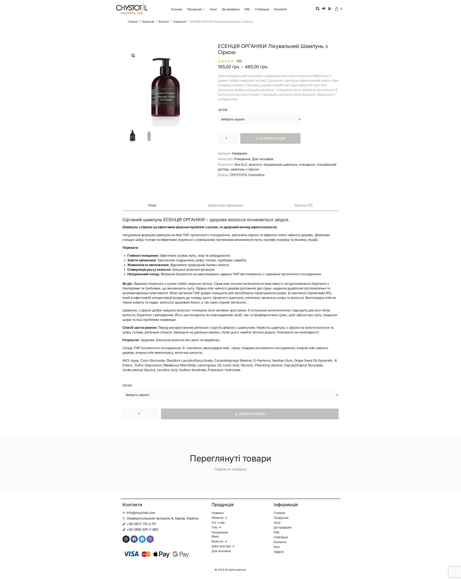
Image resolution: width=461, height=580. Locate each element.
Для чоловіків (262, 159)
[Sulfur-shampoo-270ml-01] (165, 88)
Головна (133, 21)
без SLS (241, 164)
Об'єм (222, 110)
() (239, 61)
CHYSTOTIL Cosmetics (247, 175)
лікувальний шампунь (280, 164)
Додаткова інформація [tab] (225, 205)
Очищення (179, 21)
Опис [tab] (152, 205)
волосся (255, 164)
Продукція (148, 21)
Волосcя (164, 21)
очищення (307, 164)
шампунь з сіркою (244, 169)
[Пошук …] (317, 9)
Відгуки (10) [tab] (304, 205)
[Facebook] (134, 539)
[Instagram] (126, 539)
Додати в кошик (272, 138)
